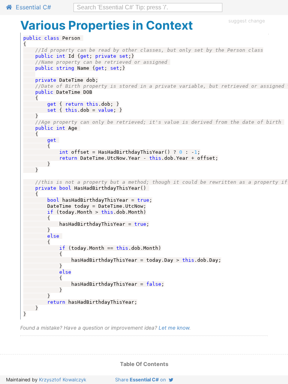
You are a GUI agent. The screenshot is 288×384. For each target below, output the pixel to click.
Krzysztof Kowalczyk (62, 379)
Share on (142, 379)
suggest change (246, 21)
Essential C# (31, 7)
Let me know (174, 328)
